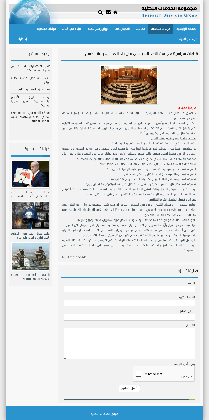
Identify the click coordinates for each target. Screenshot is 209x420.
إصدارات (22, 39)
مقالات (140, 29)
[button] (100, 12)
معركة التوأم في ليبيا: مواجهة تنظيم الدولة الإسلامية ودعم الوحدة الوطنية (30, 117)
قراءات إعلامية (188, 39)
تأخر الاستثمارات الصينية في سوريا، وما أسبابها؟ (30, 68)
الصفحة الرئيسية (186, 29)
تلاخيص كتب (122, 29)
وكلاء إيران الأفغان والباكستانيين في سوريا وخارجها (30, 101)
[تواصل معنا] (109, 12)
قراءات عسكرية (46, 29)
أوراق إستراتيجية (98, 29)
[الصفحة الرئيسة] (116, 12)
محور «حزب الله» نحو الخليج (34, 89)
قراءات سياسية (160, 29)
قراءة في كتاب (72, 29)
